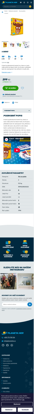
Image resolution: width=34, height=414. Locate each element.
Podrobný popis (6, 72)
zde (23, 400)
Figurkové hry (6, 367)
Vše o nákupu (6, 391)
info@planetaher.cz (10, 341)
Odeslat (29, 304)
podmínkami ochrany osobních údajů (16, 309)
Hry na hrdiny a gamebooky (10, 363)
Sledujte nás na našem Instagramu (17, 268)
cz (19, 193)
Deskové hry (6, 358)
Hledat (30, 6)
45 (19, 207)
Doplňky (5, 372)
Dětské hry (6, 365)
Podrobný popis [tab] (9, 111)
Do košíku (12, 88)
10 (19, 204)
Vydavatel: (5, 62)
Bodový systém (7, 383)
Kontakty (5, 380)
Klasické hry (6, 370)
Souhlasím (25, 410)
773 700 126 (9, 337)
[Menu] (31, 2)
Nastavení (17, 404)
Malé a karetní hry (7, 361)
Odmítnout (8, 410)
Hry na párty (22, 176)
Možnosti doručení (10, 94)
